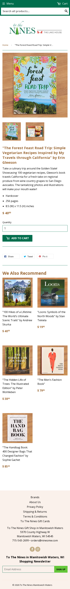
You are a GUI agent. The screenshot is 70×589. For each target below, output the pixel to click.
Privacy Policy (35, 507)
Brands (35, 497)
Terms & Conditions (35, 516)
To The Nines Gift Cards (35, 521)
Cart (65, 3)
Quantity (6, 222)
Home (5, 45)
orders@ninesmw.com (44, 540)
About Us (35, 502)
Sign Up (60, 569)
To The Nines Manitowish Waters (36, 584)
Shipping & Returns (35, 511)
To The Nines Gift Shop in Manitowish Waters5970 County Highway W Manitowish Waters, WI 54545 (35, 532)
